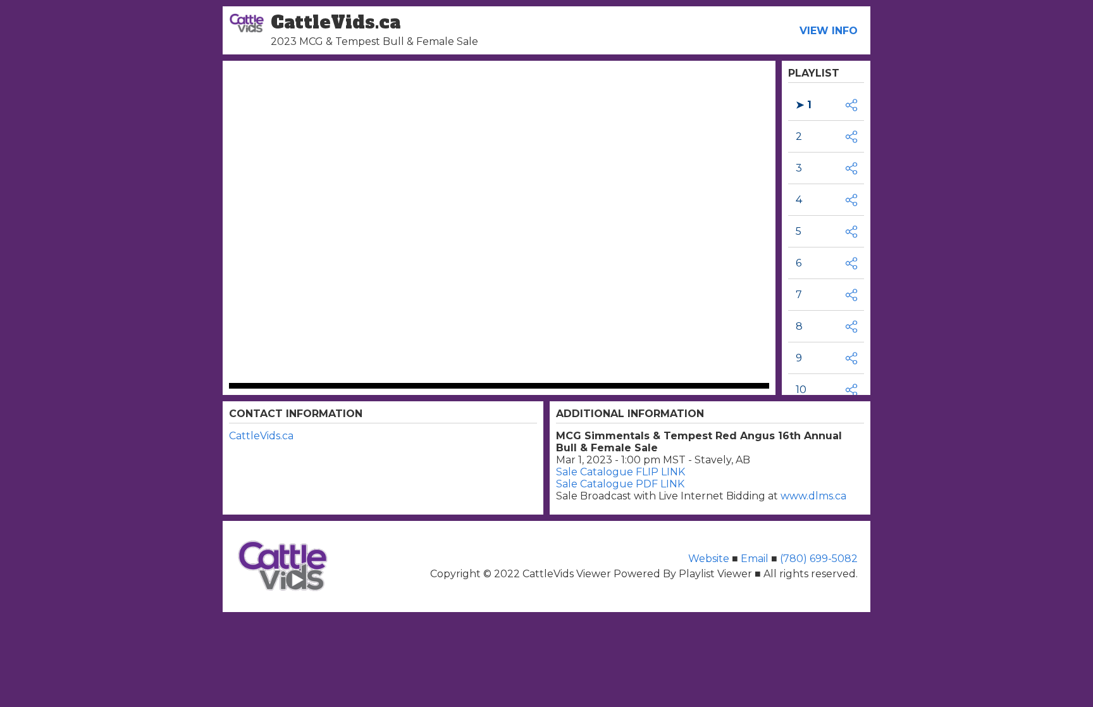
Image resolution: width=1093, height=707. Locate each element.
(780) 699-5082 (819, 559)
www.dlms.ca (813, 496)
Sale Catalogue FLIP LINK (620, 472)
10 (801, 390)
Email (754, 559)
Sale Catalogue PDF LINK (620, 484)
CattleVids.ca (261, 436)
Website (710, 559)
